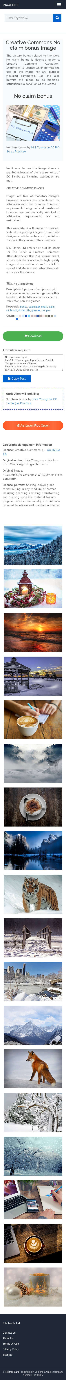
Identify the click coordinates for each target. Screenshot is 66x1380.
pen (48, 310)
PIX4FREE (11, 4)
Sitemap (7, 1354)
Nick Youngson (42, 399)
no (43, 310)
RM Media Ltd (12, 1371)
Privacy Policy (11, 1349)
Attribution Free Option (35, 425)
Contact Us (9, 1332)
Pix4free (25, 403)
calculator (34, 306)
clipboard (11, 310)
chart (44, 306)
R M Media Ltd (11, 1323)
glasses (36, 310)
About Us (8, 1338)
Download (34, 336)
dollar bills (24, 310)
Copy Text (18, 378)
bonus (23, 306)
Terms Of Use (11, 1343)
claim (52, 306)
